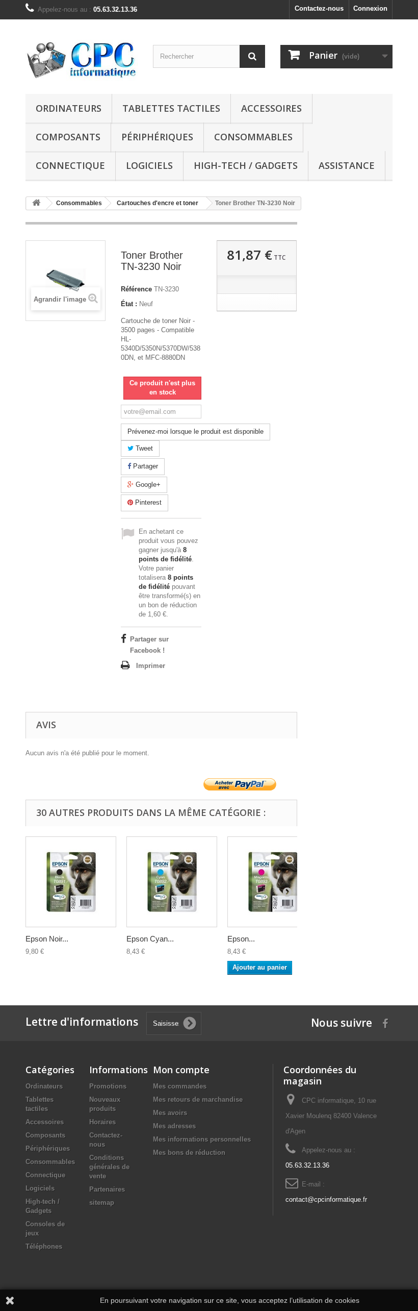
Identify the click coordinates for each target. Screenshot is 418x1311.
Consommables (253, 137)
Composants (68, 137)
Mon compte (181, 1069)
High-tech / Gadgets (246, 165)
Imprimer (150, 666)
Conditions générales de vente (109, 1167)
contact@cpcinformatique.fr (326, 1199)
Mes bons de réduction (189, 1152)
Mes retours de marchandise (198, 1099)
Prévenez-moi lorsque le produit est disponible (195, 431)
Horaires (102, 1122)
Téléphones (43, 1246)
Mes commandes (179, 1086)
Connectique (70, 165)
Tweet (143, 448)
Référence (136, 289)
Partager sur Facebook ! (149, 644)
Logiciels (149, 165)
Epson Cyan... (150, 938)
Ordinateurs (68, 108)
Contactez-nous (319, 8)
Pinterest (147, 502)
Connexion (370, 8)
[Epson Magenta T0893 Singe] (272, 881)
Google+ (147, 484)
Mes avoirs (170, 1113)
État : (129, 304)
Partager (144, 466)
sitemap (101, 1202)
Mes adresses (174, 1126)
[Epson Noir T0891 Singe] (70, 881)
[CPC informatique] (81, 60)
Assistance (347, 165)
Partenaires (107, 1189)
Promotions (107, 1086)
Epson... (241, 938)
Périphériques (157, 137)
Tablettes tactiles (171, 108)
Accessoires (271, 108)
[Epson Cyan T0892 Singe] (171, 881)
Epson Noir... (46, 938)
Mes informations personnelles (202, 1139)
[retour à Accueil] (36, 203)
